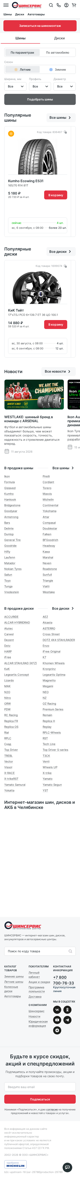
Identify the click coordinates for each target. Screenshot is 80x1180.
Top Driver (11, 749)
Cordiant (48, 482)
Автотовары (36, 14)
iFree (7, 657)
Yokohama (49, 511)
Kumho (9, 493)
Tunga (8, 586)
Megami (48, 686)
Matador (9, 563)
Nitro (7, 697)
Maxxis (47, 493)
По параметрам (22, 52)
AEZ (45, 616)
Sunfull (47, 574)
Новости (34, 1016)
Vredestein (11, 592)
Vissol (8, 767)
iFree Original (51, 651)
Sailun (8, 574)
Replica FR (11, 721)
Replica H (49, 721)
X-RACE (9, 773)
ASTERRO (49, 628)
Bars (7, 522)
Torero (47, 488)
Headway (49, 545)
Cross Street (51, 634)
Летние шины (13, 981)
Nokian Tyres (13, 569)
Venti (46, 761)
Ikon (7, 476)
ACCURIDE (11, 616)
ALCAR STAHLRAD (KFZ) (20, 663)
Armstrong (11, 517)
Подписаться (40, 1099)
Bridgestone (12, 505)
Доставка (35, 996)
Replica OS (11, 726)
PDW (7, 709)
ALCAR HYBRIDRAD (17, 622)
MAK (7, 686)
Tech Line (49, 744)
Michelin (48, 499)
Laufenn (9, 557)
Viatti (46, 586)
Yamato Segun (52, 784)
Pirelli (46, 476)
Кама (46, 551)
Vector (8, 761)
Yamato (47, 778)
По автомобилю (57, 52)
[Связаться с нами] (58, 5)
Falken (47, 534)
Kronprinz (49, 669)
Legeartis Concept (16, 674)
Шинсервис (27, 5)
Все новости (55, 371)
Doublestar (50, 528)
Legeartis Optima (54, 674)
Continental (50, 505)
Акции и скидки (39, 982)
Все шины (57, 117)
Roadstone (50, 569)
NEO (46, 692)
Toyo (7, 580)
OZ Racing (49, 703)
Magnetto (49, 680)
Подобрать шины (40, 99)
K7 (44, 657)
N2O (7, 692)
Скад (7, 744)
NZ (45, 697)
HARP (8, 651)
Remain (47, 715)
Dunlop (9, 534)
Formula (9, 482)
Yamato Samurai (14, 784)
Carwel (9, 634)
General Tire (12, 540)
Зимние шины (14, 976)
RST (45, 738)
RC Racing (11, 715)
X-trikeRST (11, 778)
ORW (7, 703)
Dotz (7, 645)
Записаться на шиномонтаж (40, 25)
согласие (52, 1109)
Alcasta (47, 622)
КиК (7, 669)
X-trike (47, 773)
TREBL (8, 755)
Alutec (8, 628)
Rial (6, 732)
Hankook (10, 499)
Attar (46, 517)
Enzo (46, 645)
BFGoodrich (50, 540)
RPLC (7, 738)
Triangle (48, 580)
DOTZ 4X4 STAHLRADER (59, 640)
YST (45, 790)
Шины (7, 14)
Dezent (9, 640)
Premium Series (53, 709)
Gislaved (10, 488)
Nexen (47, 563)
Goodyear (10, 511)
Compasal (49, 522)
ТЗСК (46, 755)
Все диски (58, 251)
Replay (47, 726)
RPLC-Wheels (52, 732)
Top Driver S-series (55, 749)
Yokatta (9, 790)
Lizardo (9, 680)
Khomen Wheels (54, 663)
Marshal (48, 557)
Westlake (49, 592)
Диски (19, 14)
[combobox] (8, 951)
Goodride (10, 545)
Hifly (7, 551)
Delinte (9, 528)
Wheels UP (50, 767)
